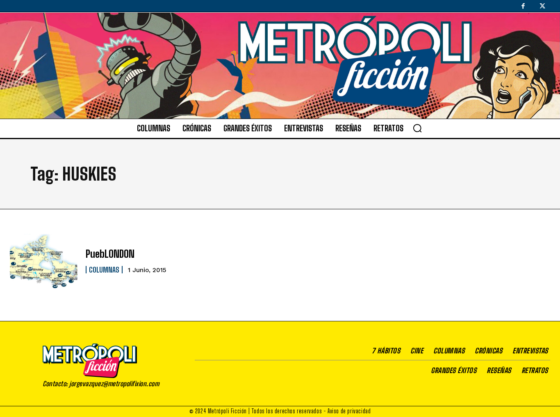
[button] (417, 128)
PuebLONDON (110, 254)
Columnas (104, 269)
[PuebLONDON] (43, 261)
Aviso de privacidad (349, 411)
